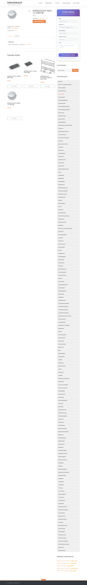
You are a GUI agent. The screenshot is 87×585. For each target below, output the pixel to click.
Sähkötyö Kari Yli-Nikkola (63, 561)
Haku (75, 70)
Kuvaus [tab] (10, 36)
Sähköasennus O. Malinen (63, 568)
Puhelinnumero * (62, 30)
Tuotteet (57, 3)
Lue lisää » (28, 44)
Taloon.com (41, 18)
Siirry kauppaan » (39, 21)
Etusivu (40, 3)
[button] (29, 11)
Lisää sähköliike (66, 3)
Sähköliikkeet (48, 3)
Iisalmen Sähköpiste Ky (62, 563)
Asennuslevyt (14, 28)
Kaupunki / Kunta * (63, 36)
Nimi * (60, 18)
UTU (15, 30)
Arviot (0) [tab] (16, 36)
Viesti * (60, 42)
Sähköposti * (61, 24)
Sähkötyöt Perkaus (61, 565)
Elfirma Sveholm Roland (63, 570)
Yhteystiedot (76, 3)
